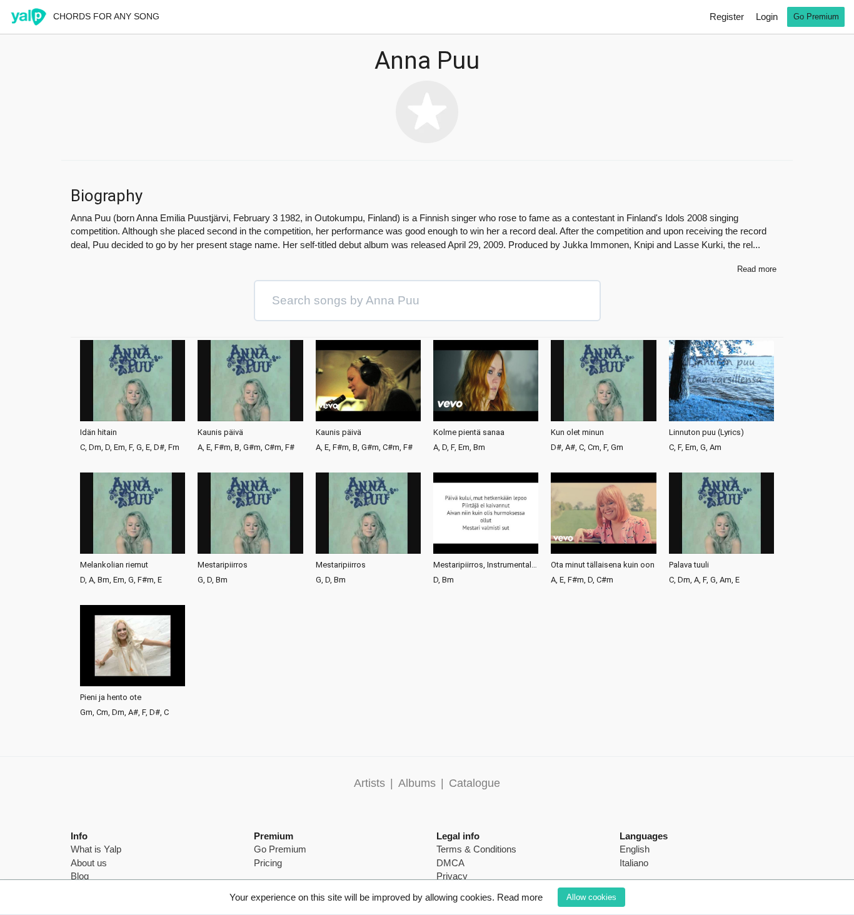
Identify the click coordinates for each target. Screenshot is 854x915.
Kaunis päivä (220, 432)
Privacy (452, 876)
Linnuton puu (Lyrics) (706, 432)
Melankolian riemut (114, 565)
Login (767, 16)
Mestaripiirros (223, 565)
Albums (417, 783)
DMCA (450, 863)
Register (727, 16)
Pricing (268, 863)
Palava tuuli (689, 565)
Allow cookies (591, 897)
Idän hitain (98, 432)
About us (89, 863)
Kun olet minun (577, 432)
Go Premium (816, 16)
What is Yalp (96, 849)
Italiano (634, 863)
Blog (80, 876)
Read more (520, 897)
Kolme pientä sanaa (469, 432)
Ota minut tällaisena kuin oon (603, 565)
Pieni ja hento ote (110, 697)
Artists (369, 783)
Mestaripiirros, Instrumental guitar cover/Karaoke (485, 565)
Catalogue (474, 783)
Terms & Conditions (476, 849)
